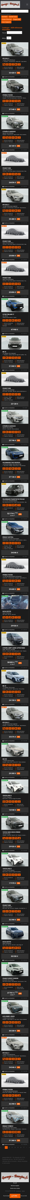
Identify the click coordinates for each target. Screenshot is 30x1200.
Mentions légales (15, 1185)
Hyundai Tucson (13, 16)
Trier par (4, 32)
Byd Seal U (4, 16)
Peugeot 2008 (16, 19)
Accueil (15, 1183)
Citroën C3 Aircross (6, 19)
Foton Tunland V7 (6, 22)
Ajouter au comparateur (9, 76)
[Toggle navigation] (27, 4)
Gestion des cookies (15, 1188)
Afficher (4, 38)
